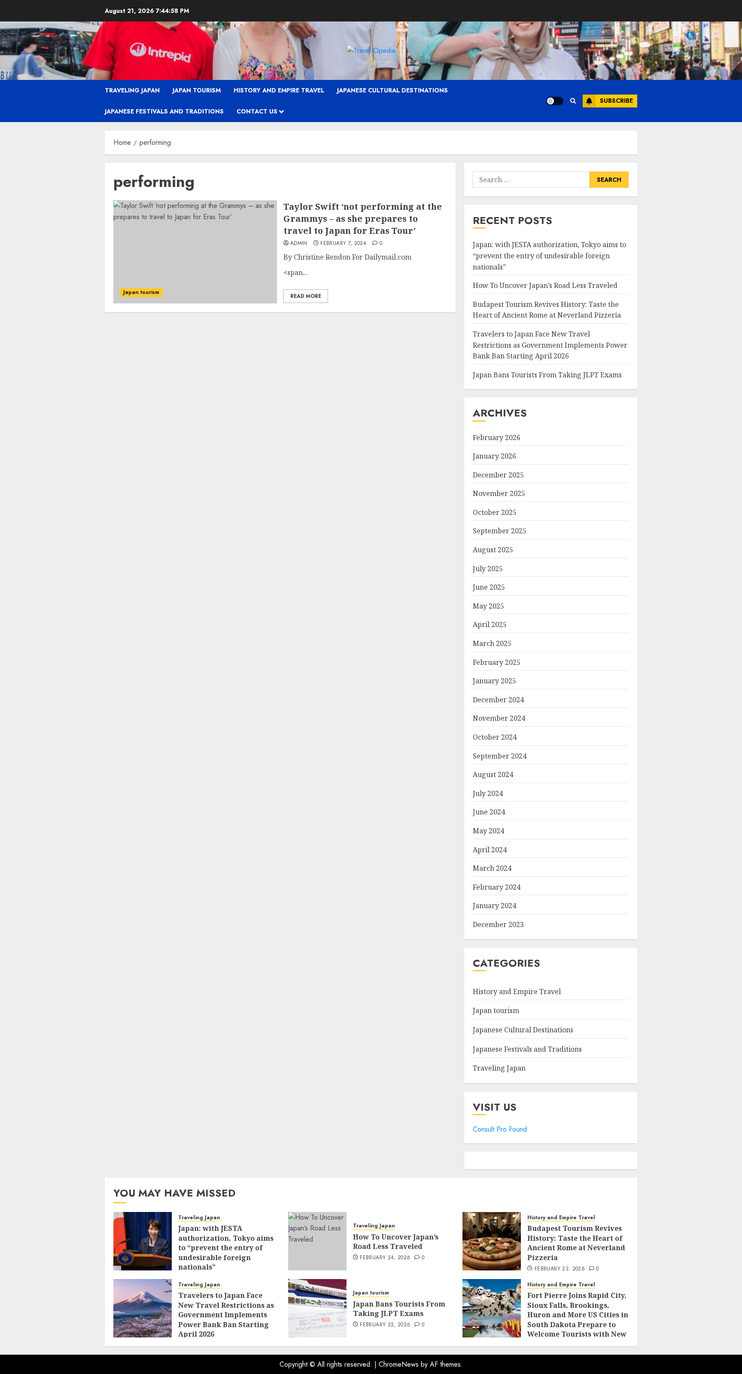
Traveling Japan (132, 90)
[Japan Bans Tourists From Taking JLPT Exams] (317, 1308)
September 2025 (499, 531)
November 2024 (499, 718)
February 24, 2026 (385, 1258)
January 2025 (494, 680)
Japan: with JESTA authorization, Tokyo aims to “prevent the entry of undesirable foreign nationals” (549, 255)
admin (298, 243)
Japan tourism (197, 90)
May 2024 (488, 830)
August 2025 (493, 549)
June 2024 (489, 812)
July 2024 (488, 793)
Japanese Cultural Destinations (392, 90)
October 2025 (495, 512)
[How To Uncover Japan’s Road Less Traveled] (317, 1241)
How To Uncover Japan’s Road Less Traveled (545, 285)
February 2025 (496, 662)
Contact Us (257, 111)
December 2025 (498, 475)
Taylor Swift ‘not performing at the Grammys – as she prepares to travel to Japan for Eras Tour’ (362, 218)
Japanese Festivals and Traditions (164, 111)
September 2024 (499, 756)
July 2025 (488, 568)
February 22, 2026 (385, 1325)
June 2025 (489, 587)
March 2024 (492, 868)
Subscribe (616, 100)
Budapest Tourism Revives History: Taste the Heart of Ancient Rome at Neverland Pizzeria (547, 310)
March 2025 (492, 643)
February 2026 (496, 437)
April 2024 (490, 849)
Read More (305, 296)
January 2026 (494, 456)
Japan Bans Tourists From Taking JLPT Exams (547, 374)
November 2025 (499, 493)
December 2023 (498, 924)
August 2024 (493, 774)
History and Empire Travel (279, 90)
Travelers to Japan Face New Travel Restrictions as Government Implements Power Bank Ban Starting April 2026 (550, 345)
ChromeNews (399, 1364)
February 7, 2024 (343, 243)
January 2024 (494, 905)
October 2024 (495, 737)
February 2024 (496, 887)
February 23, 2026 (560, 1269)
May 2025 (488, 606)
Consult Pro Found (500, 1129)
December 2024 (498, 699)
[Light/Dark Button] (554, 101)
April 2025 (490, 624)
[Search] (573, 100)
